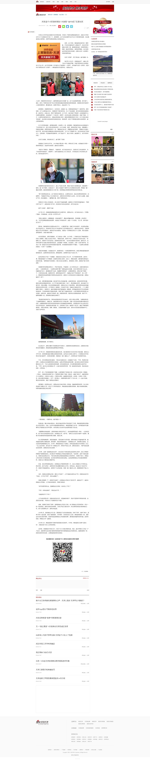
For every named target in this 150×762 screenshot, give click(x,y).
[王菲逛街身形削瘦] (108, 164)
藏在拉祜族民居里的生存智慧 (98, 44)
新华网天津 (104, 728)
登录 (37, 590)
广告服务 (63, 749)
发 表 (88, 590)
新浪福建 (106, 737)
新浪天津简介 (57, 749)
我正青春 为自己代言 (44, 652)
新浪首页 (42, 1)
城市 (62, 1)
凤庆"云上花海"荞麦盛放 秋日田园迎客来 (101, 46)
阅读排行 (96, 82)
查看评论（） (86, 578)
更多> (113, 134)
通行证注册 (93, 749)
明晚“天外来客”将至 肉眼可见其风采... (103, 94)
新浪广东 (95, 737)
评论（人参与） (53, 25)
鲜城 (67, 1)
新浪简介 (50, 749)
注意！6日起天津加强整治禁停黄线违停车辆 (52, 661)
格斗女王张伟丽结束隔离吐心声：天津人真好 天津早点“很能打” (60, 601)
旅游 (58, 1)
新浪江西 (73, 741)
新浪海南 (79, 741)
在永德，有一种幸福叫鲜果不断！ (99, 51)
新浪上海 (84, 737)
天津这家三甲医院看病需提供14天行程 (50, 678)
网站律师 (87, 749)
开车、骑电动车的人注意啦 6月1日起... (103, 86)
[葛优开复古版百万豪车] (108, 174)
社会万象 (61, 14)
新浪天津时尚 (81, 723)
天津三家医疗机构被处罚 (45, 670)
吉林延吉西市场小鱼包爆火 (98, 41)
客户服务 (75, 749)
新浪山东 (84, 741)
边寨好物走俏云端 (95, 49)
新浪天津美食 (101, 721)
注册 (113, 1)
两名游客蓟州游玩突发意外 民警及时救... (104, 89)
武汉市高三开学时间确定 (45, 644)
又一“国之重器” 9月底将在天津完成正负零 (52, 626)
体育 (71, 1)
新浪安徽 (95, 739)
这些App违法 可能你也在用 (46, 609)
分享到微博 (32, 31)
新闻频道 (56, 14)
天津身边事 (87, 721)
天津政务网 (81, 728)
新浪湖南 (79, 739)
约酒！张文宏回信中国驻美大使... (102, 109)
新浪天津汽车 (90, 723)
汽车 (75, 1)
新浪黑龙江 (106, 739)
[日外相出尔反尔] (97, 164)
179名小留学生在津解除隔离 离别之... (103, 102)
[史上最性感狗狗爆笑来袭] (108, 147)
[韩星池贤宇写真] (97, 136)
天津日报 (97, 728)
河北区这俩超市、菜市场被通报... (102, 91)
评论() (83, 603)
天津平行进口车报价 (100, 73)
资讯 (54, 1)
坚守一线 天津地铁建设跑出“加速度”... (103, 107)
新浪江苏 (100, 739)
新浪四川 (100, 737)
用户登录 (108, 1)
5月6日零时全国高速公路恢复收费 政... (103, 99)
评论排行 (103, 82)
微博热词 (110, 82)
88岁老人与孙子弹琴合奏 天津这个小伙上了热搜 (54, 635)
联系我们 (69, 749)
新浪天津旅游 (110, 721)
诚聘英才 (81, 749)
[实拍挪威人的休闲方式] (108, 136)
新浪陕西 (90, 739)
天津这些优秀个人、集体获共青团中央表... (104, 104)
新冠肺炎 (86, 571)
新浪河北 (84, 739)
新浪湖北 (73, 739)
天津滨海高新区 (89, 728)
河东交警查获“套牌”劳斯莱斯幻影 (49, 618)
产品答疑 (100, 749)
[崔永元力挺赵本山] (97, 174)
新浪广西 (90, 741)
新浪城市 (73, 737)
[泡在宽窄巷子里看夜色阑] (97, 147)
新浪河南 (79, 737)
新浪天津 (48, 1)
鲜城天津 (94, 721)
